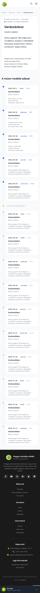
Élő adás (20, 489)
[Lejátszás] (4, 589)
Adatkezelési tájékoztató (20, 565)
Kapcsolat (20, 529)
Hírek (20, 508)
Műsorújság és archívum (20, 492)
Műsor (19, 12)
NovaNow (23, 580)
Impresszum (20, 567)
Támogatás (20, 532)
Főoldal (4, 12)
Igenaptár (20, 514)
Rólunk (20, 526)
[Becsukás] (36, 589)
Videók (20, 511)
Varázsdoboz (14, 91)
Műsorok (12, 12)
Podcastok (20, 496)
